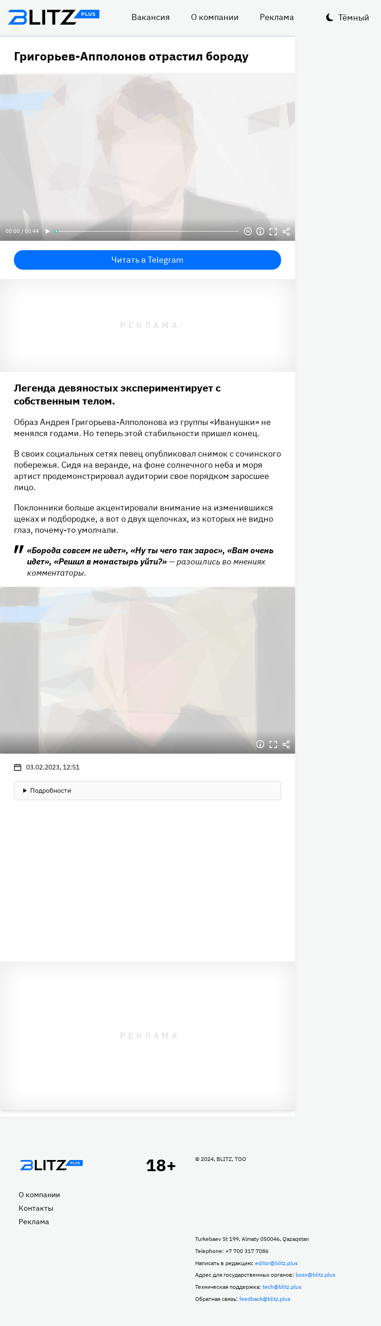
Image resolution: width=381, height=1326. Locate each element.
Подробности (50, 790)
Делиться (286, 231)
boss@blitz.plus (315, 1274)
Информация (260, 231)
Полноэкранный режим (273, 231)
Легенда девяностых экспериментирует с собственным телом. (117, 394)
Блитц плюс (53, 17)
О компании (215, 17)
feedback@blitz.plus (264, 1298)
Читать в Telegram (148, 259)
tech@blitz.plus (282, 1286)
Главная (51, 1165)
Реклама (277, 17)
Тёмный (353, 17)
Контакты (36, 1208)
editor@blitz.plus (276, 1263)
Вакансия (150, 17)
